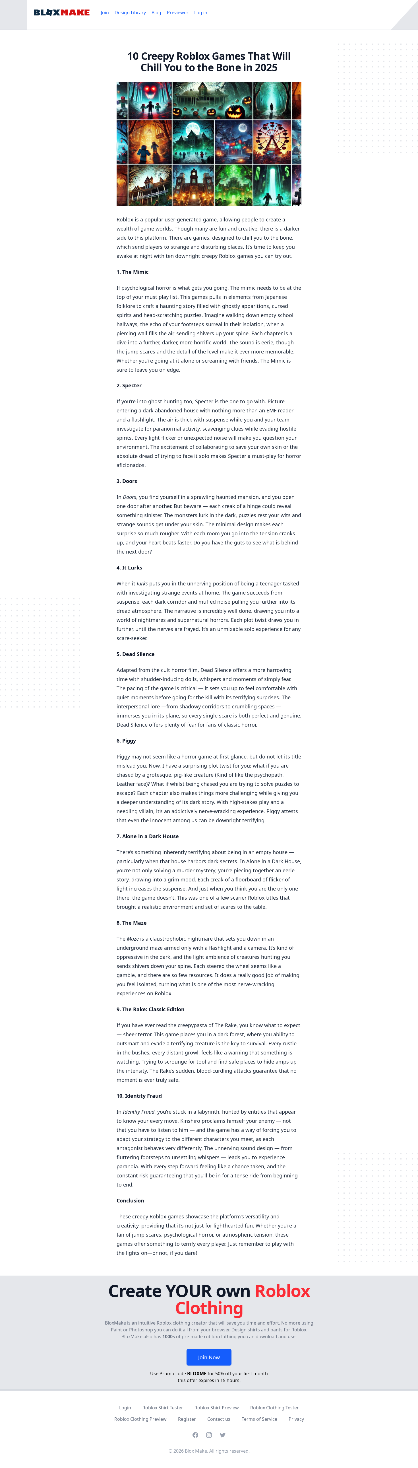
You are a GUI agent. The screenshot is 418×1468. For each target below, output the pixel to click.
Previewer (178, 12)
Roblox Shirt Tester (162, 1408)
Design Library (130, 12)
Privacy (296, 1419)
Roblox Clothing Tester (274, 1408)
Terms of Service (259, 1419)
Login (125, 1408)
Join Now (209, 1357)
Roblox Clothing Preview (140, 1419)
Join (105, 12)
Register (187, 1419)
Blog (156, 12)
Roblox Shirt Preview (216, 1408)
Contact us (218, 1419)
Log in (200, 12)
